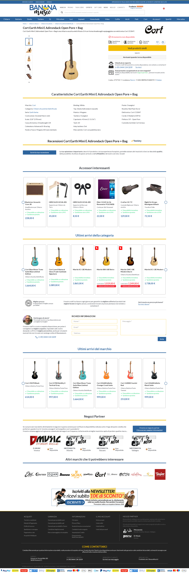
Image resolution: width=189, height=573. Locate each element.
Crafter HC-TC (126, 202)
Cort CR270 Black (32, 383)
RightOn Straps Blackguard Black (152, 203)
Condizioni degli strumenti (56, 529)
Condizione (126, 80)
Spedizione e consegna (31, 529)
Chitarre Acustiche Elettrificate (45, 109)
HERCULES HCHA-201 (58, 202)
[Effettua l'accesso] (157, 10)
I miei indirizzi (100, 526)
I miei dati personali (102, 529)
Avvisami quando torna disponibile (137, 57)
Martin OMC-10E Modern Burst (127, 270)
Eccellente (135, 7)
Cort (34, 105)
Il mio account (100, 520)
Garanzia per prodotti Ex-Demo (57, 526)
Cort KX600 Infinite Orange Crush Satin (105, 384)
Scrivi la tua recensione (39, 152)
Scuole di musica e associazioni (81, 526)
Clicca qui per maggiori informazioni (149, 430)
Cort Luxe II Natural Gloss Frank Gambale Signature (57, 271)
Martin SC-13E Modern (82, 269)
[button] (63, 7)
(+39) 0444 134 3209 (45, 337)
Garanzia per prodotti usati (56, 523)
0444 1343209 (39, 2)
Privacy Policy (76, 523)
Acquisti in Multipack (30, 535)
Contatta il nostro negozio (79, 529)
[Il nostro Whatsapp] (98, 558)
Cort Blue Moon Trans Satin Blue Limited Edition (34, 271)
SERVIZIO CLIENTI (74, 557)
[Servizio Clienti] (62, 558)
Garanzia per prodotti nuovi (56, 520)
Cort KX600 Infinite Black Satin (152, 384)
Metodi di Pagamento (30, 523)
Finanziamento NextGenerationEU (78, 536)
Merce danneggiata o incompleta (58, 532)
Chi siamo (75, 520)
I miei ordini (99, 523)
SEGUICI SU (143, 557)
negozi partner (142, 73)
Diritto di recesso (29, 526)
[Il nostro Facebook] (134, 558)
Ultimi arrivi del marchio (94, 349)
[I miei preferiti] (151, 10)
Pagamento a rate (29, 532)
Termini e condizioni (30, 520)
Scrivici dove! (144, 304)
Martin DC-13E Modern (154, 269)
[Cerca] (62, 12)
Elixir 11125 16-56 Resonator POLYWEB (105, 203)
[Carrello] (162, 10)
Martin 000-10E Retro (105, 269)
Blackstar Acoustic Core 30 (32, 203)
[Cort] (154, 30)
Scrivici (49, 2)
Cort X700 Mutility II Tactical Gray (57, 384)
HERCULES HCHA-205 (82, 202)
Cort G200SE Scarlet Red (129, 384)
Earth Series (34, 112)
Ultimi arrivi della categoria (94, 235)
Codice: (111, 80)
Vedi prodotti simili (137, 48)
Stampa (159, 80)
